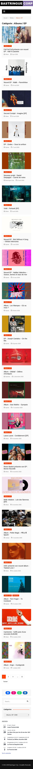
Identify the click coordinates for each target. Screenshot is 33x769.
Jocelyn (7, 537)
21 (22, 676)
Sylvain (7, 85)
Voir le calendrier (6, 753)
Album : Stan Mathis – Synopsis (16, 405)
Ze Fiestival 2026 (12, 749)
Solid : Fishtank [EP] (11, 208)
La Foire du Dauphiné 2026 (15, 744)
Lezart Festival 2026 (13, 727)
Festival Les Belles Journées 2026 (17, 739)
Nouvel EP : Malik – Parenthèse (16, 82)
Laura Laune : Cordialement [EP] (16, 436)
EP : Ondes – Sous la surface (15, 144)
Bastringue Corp (9, 180)
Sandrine (7, 376)
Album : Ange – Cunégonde (14, 665)
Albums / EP (8, 46)
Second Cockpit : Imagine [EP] (15, 113)
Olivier (7, 54)
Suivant (5, 681)
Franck (7, 668)
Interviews (15, 595)
